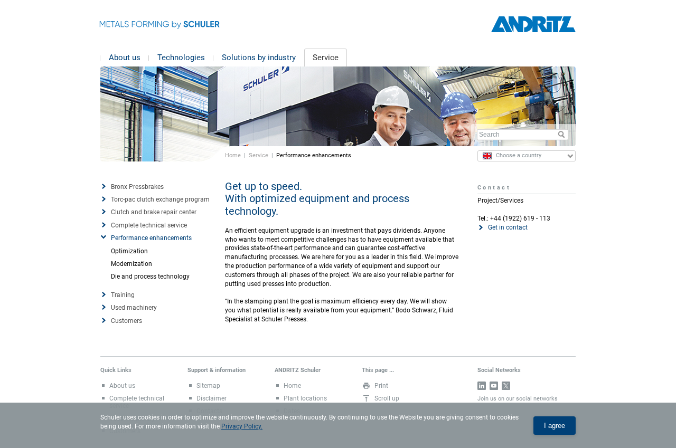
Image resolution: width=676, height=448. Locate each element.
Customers (126, 321)
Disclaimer (211, 398)
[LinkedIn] (481, 386)
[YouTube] (494, 386)
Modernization (131, 264)
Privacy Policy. (241, 426)
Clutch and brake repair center (153, 212)
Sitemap (208, 385)
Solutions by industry (259, 57)
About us (124, 57)
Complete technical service (149, 225)
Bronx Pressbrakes (137, 186)
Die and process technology (150, 276)
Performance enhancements (151, 238)
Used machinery (134, 307)
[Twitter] (506, 386)
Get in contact (508, 227)
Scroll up (386, 398)
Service (326, 57)
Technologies (181, 57)
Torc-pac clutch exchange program (160, 199)
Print (381, 385)
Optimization (129, 251)
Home (233, 155)
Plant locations (305, 398)
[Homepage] (533, 24)
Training (123, 295)
